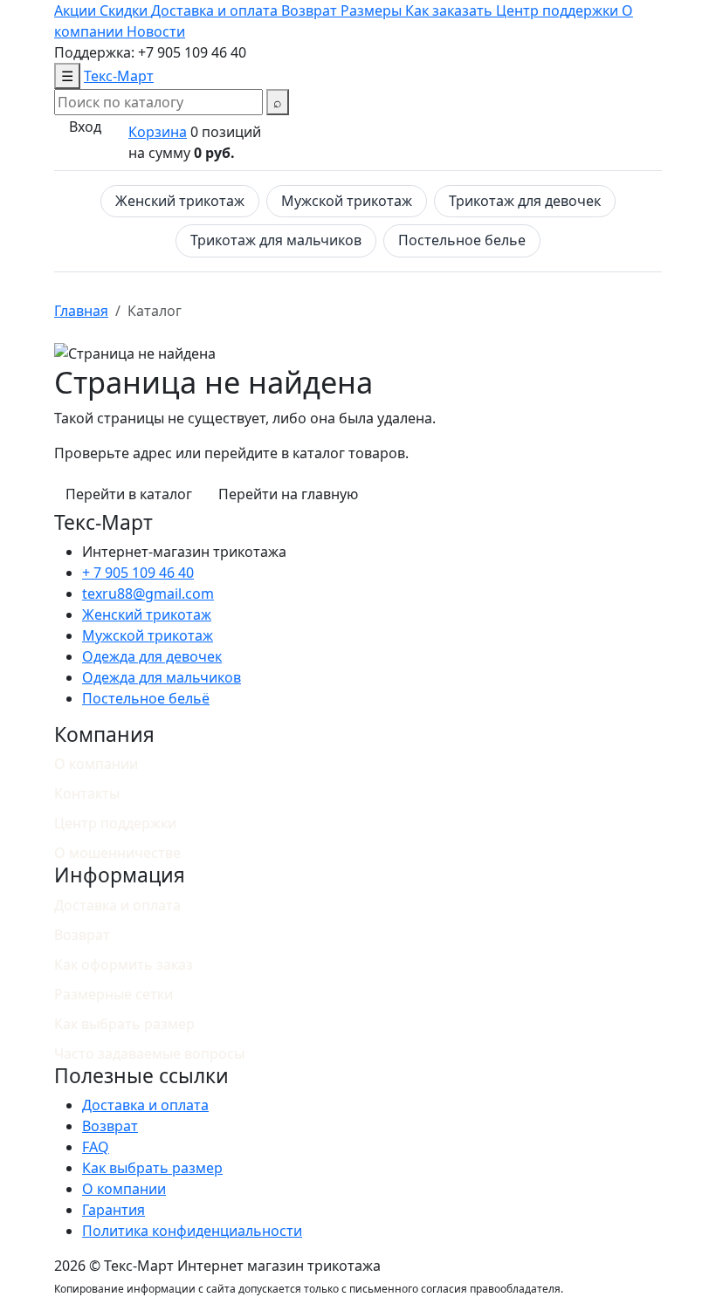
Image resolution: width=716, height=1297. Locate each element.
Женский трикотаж (179, 200)
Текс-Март (119, 76)
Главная (81, 310)
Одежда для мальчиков (161, 677)
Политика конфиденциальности (192, 1230)
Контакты (87, 793)
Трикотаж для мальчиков (275, 240)
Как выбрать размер (124, 1023)
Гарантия (113, 1209)
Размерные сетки (113, 994)
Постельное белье (462, 240)
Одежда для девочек (152, 656)
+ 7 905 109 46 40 (138, 572)
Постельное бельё (146, 698)
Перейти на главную (288, 494)
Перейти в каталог (128, 494)
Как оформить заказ (123, 964)
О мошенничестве (117, 852)
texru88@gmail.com (148, 593)
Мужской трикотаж (346, 200)
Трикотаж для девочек (525, 200)
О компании (96, 763)
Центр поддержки (115, 823)
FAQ (95, 1146)
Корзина (157, 131)
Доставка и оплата (117, 905)
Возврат (82, 934)
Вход (85, 126)
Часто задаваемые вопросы (149, 1053)
